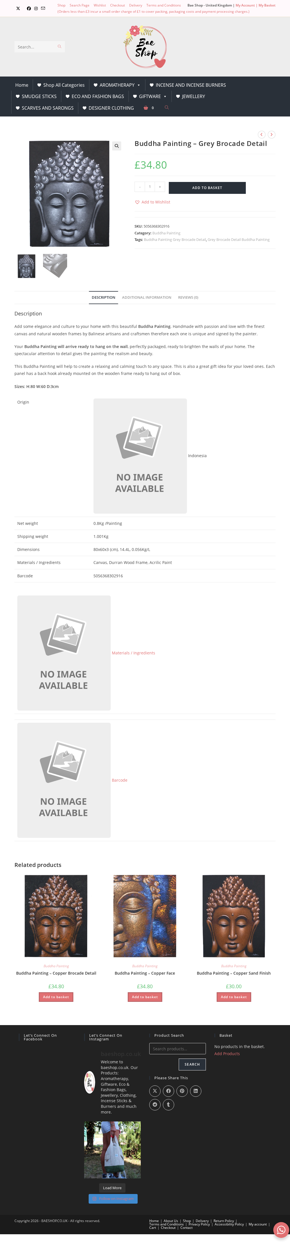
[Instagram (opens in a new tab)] (36, 8)
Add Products (227, 1053)
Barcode (119, 780)
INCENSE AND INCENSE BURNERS (191, 85)
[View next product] (272, 135)
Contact (186, 1227)
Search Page (79, 5)
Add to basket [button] (56, 996)
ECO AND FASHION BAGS (98, 96)
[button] (116, 145)
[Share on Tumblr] (168, 1104)
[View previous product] (262, 135)
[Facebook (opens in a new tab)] (29, 8)
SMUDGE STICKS (39, 96)
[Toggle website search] (167, 107)
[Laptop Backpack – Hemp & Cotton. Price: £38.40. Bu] (112, 1149)
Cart (152, 1227)
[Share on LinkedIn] (195, 1091)
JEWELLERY (193, 96)
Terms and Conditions (163, 5)
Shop (61, 5)
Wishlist (100, 5)
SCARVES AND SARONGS (48, 108)
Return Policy (224, 1220)
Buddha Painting (166, 233)
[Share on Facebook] (168, 1091)
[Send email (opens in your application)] (43, 8)
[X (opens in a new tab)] (18, 8)
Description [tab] (103, 297)
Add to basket (207, 187)
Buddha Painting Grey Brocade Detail (175, 239)
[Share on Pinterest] (182, 1091)
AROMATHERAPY (117, 85)
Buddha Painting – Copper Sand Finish (234, 973)
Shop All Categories (64, 85)
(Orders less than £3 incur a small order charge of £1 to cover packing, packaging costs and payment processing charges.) (153, 11)
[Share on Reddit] (155, 1104)
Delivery (135, 5)
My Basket (267, 5)
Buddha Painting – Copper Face (145, 973)
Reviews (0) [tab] (188, 297)
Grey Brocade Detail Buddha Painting (239, 239)
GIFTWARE (150, 96)
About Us (171, 1220)
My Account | (247, 5)
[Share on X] (155, 1091)
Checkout (117, 5)
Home (21, 85)
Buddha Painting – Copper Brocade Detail (56, 973)
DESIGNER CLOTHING (111, 108)
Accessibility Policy (229, 1224)
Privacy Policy (199, 1224)
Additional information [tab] (146, 297)
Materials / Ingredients (133, 653)
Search (192, 1064)
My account (258, 1224)
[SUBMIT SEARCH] (59, 46)
